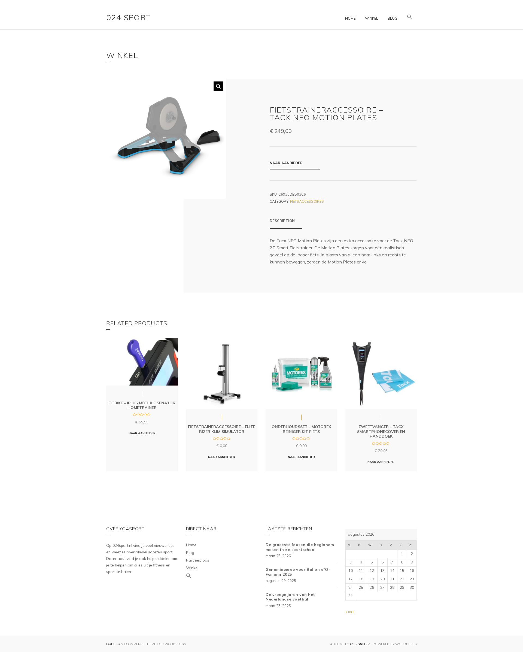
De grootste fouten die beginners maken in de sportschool (300, 547)
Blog (392, 18)
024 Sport (128, 17)
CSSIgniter (360, 644)
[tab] (286, 223)
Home (350, 18)
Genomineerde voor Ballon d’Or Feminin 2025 (298, 572)
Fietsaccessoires (307, 201)
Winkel (371, 18)
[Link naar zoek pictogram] (409, 17)
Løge (111, 644)
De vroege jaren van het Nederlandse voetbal (290, 597)
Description (282, 221)
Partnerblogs (197, 560)
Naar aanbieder (286, 163)
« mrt (349, 611)
